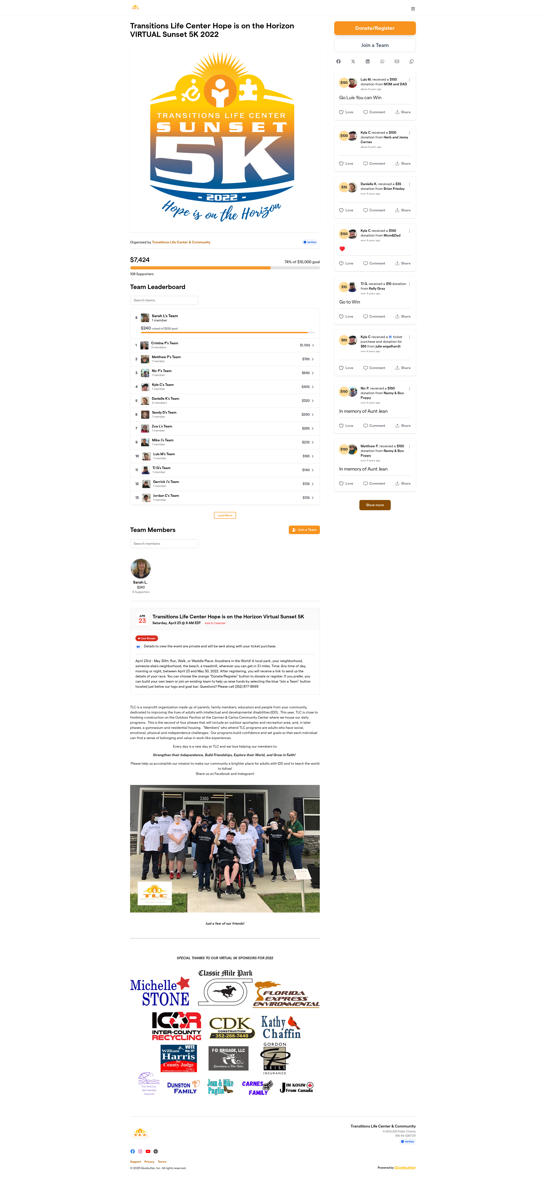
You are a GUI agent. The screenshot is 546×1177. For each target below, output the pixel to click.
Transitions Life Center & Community (181, 242)
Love (349, 112)
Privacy (149, 1161)
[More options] (409, 79)
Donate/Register (375, 28)
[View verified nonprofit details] (310, 242)
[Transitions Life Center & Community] (135, 7)
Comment (377, 112)
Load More (225, 515)
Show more (375, 505)
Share (406, 112)
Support (135, 1161)
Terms (162, 1161)
